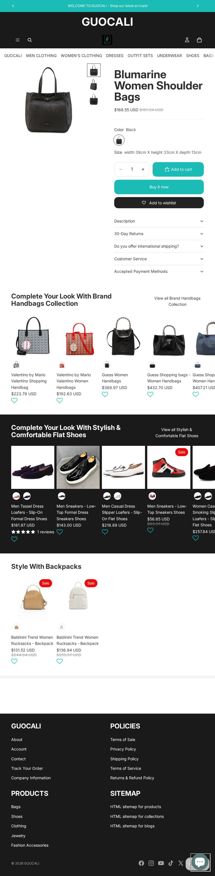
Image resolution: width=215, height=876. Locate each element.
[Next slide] (197, 360)
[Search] (30, 40)
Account (19, 749)
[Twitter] (180, 863)
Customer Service (130, 258)
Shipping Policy (124, 758)
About (16, 739)
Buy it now (159, 186)
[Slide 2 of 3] (94, 85)
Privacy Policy (123, 749)
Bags (15, 806)
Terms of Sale (122, 739)
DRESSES (114, 55)
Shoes (16, 816)
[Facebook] (141, 863)
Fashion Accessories (29, 845)
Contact (18, 758)
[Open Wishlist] (14, 400)
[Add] (46, 349)
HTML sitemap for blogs (132, 825)
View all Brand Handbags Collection (177, 301)
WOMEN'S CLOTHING (81, 55)
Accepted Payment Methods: (141, 271)
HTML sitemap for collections (137, 816)
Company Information (31, 777)
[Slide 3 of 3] (94, 99)
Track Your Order (27, 768)
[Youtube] (161, 863)
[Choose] (46, 480)
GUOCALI (13, 55)
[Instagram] (151, 863)
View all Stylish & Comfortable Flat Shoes (176, 432)
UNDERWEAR (169, 55)
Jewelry (18, 835)
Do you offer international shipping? (146, 246)
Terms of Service (125, 768)
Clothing (18, 825)
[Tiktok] (170, 863)
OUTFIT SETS (140, 55)
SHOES (192, 55)
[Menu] (17, 40)
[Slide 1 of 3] (94, 70)
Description (124, 221)
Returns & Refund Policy (132, 777)
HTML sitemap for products (135, 806)
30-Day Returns (128, 233)
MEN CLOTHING (41, 55)
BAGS (209, 55)
